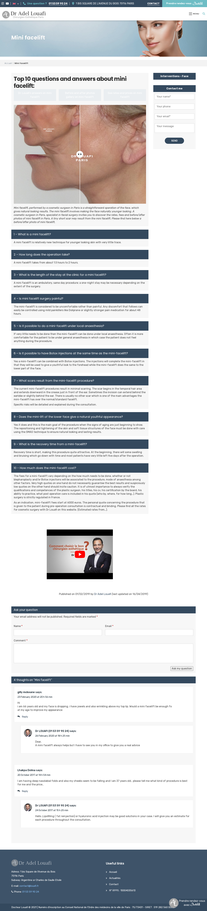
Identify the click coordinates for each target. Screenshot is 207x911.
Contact (153, 3)
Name (18, 626)
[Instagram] (2, 3)
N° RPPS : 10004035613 (122, 890)
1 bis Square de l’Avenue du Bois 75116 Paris (105, 3)
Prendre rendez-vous (178, 3)
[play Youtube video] (80, 554)
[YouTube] (7, 3)
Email (109, 626)
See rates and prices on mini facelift (125, 94)
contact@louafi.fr (29, 885)
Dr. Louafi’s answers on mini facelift (35, 94)
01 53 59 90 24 (58, 3)
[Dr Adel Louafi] (24, 15)
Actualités (114, 878)
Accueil (8, 63)
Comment (20, 640)
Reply (25, 791)
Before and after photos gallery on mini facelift (80, 94)
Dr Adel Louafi (102, 594)
